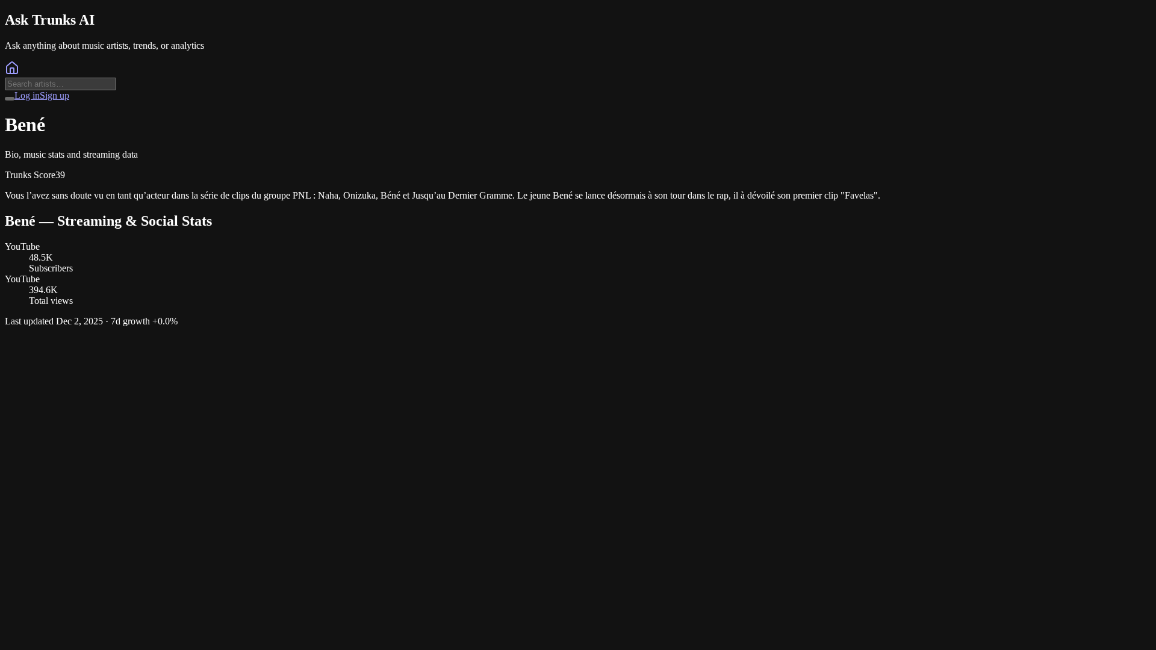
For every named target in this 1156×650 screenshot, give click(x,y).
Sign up (54, 95)
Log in (27, 95)
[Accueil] (12, 72)
